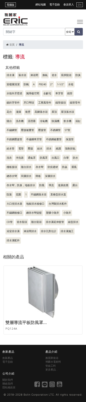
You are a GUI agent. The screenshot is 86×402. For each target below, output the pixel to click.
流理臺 (32, 121)
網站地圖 (40, 4)
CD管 (10, 222)
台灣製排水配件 (58, 203)
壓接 (30, 148)
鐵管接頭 (60, 102)
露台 (75, 185)
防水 (75, 157)
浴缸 (78, 121)
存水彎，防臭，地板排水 (21, 185)
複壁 (27, 112)
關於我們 (7, 379)
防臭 (78, 75)
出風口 (55, 157)
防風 (41, 185)
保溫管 (70, 139)
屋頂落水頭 (67, 112)
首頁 (12, 44)
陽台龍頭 (36, 222)
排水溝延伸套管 (55, 222)
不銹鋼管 (55, 130)
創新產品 (7, 357)
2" (51, 84)
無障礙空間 (32, 93)
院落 (9, 194)
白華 (66, 157)
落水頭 (22, 75)
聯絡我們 (7, 383)
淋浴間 (34, 75)
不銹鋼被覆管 (54, 139)
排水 (49, 148)
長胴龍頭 (66, 75)
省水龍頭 (22, 222)
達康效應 (63, 185)
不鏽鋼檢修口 (14, 212)
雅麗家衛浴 (51, 357)
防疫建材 (53, 167)
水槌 (70, 84)
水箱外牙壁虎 (14, 93)
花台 (9, 112)
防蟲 (64, 167)
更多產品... (51, 369)
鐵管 (69, 93)
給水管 (10, 148)
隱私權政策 (8, 387)
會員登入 (68, 4)
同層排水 (26, 176)
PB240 (42, 84)
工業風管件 (44, 102)
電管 (21, 148)
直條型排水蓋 (58, 194)
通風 (74, 167)
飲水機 (67, 121)
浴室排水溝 (13, 231)
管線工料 (50, 365)
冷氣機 (44, 121)
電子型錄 (54, 4)
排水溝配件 (13, 240)
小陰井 (67, 212)
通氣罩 (32, 157)
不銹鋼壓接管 (14, 139)
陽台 (9, 121)
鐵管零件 (75, 102)
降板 (38, 176)
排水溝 (10, 75)
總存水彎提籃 (34, 212)
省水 (54, 75)
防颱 (26, 84)
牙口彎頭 (29, 102)
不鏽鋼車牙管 (34, 139)
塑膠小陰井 (52, 212)
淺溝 (18, 112)
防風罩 (44, 157)
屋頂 (54, 112)
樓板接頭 (12, 167)
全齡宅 (47, 93)
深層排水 (50, 176)
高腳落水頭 (41, 112)
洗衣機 (20, 121)
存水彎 (39, 167)
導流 (51, 185)
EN (79, 4)
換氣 (45, 75)
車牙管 (59, 93)
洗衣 (9, 157)
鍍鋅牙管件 (13, 102)
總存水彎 (12, 176)
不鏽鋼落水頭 (38, 194)
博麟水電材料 (53, 361)
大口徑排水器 (14, 203)
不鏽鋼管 (12, 130)
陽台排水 (26, 167)
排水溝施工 (67, 231)
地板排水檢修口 (35, 203)
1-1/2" (60, 84)
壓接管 (42, 130)
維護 (58, 148)
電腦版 (10, 4)
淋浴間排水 (30, 231)
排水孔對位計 (48, 231)
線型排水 (73, 222)
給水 (39, 148)
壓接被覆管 (27, 130)
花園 (18, 194)
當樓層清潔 (13, 84)
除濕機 (55, 121)
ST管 (67, 130)
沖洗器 (20, 157)
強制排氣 (70, 148)
